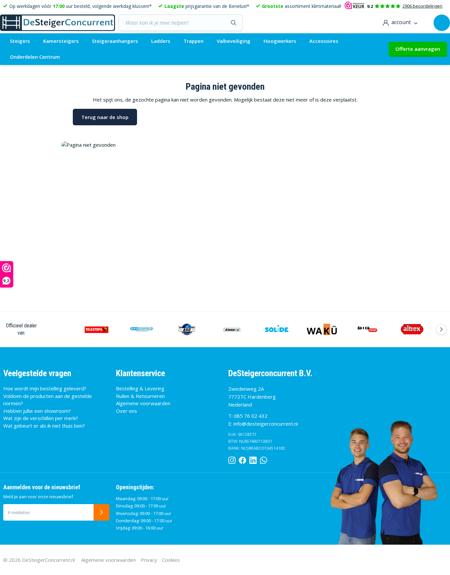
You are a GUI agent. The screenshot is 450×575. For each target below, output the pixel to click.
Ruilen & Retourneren (140, 396)
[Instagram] (232, 459)
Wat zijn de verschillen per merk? (40, 418)
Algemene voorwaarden (143, 403)
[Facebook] (242, 459)
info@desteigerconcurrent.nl (266, 423)
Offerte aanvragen (417, 48)
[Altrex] (412, 329)
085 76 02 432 (250, 415)
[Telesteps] (96, 329)
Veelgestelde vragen (37, 373)
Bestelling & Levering (140, 388)
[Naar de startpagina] (57, 23)
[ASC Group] (187, 329)
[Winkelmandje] (442, 23)
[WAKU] (322, 329)
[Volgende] (441, 329)
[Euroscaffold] (142, 329)
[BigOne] (367, 329)
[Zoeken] (233, 23)
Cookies (171, 560)
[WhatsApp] (263, 459)
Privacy (149, 560)
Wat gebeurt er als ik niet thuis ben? (44, 425)
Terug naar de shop (104, 117)
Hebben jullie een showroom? (37, 411)
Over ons (126, 411)
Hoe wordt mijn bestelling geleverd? (44, 388)
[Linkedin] (253, 459)
